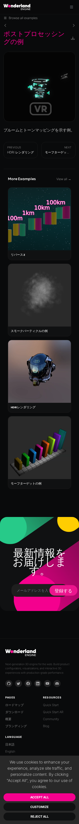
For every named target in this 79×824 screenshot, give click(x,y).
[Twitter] (18, 683)
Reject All (40, 816)
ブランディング (16, 726)
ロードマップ (14, 705)
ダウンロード (14, 712)
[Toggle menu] (71, 7)
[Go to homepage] (17, 7)
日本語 (9, 744)
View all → (63, 179)
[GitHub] (8, 683)
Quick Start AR (53, 712)
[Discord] (57, 683)
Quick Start (51, 705)
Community (51, 719)
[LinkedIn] (37, 683)
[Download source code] (73, 38)
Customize (39, 807)
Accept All (39, 797)
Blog (46, 726)
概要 (8, 719)
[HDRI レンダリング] (5, 25)
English (10, 751)
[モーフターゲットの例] (73, 25)
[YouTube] (47, 683)
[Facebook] (28, 683)
